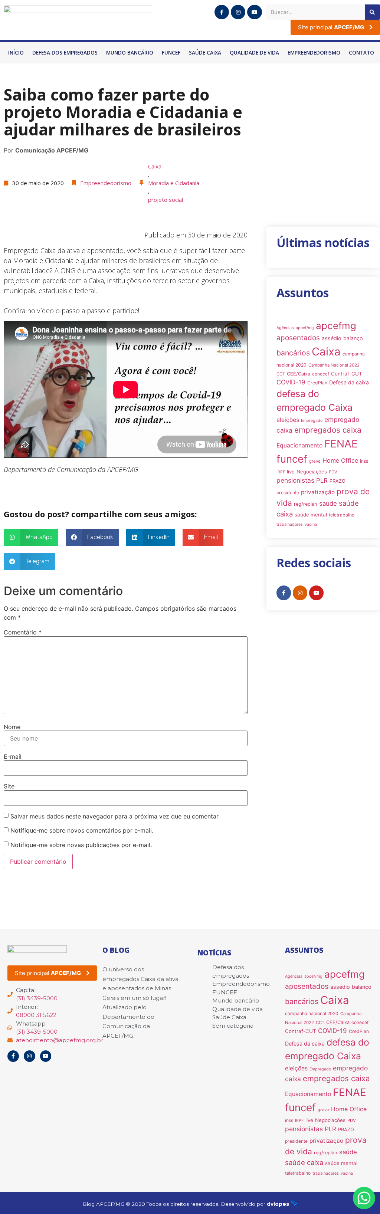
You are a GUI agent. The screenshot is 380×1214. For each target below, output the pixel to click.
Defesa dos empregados (65, 52)
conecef (320, 374)
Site (9, 786)
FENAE (341, 443)
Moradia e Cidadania (173, 183)
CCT (280, 374)
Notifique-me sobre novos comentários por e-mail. (81, 830)
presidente (287, 492)
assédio (331, 338)
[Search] (372, 12)
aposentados (298, 338)
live (291, 472)
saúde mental (311, 515)
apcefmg (336, 325)
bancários (293, 352)
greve (315, 461)
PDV (333, 472)
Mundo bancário (129, 52)
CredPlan (317, 382)
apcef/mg (305, 327)
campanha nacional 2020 (311, 1013)
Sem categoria (232, 1025)
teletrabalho (341, 515)
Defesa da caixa (349, 382)
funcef (291, 459)
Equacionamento (299, 445)
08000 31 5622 (36, 1014)
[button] (31, 537)
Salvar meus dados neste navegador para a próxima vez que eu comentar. (115, 816)
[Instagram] (238, 12)
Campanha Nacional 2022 (334, 365)
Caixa (154, 166)
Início (16, 52)
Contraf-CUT (346, 374)
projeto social (165, 199)
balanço (353, 338)
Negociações (312, 472)
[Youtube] (254, 12)
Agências (285, 327)
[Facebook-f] (221, 12)
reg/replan (305, 504)
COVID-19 (290, 382)
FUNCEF (171, 52)
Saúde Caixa (205, 52)
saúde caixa (304, 1162)
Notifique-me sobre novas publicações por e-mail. (81, 845)
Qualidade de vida (254, 52)
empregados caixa (327, 429)
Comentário (23, 632)
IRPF (280, 472)
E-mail (13, 756)
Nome (12, 727)
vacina (311, 524)
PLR (322, 480)
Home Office (340, 460)
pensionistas (295, 480)
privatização (318, 492)
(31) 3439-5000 (37, 998)
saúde (328, 503)
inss (364, 461)
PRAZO (337, 481)
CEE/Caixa (298, 374)
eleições (287, 419)
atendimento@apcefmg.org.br (59, 1040)
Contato (361, 52)
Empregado (311, 420)
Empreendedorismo (314, 52)
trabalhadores (289, 524)
